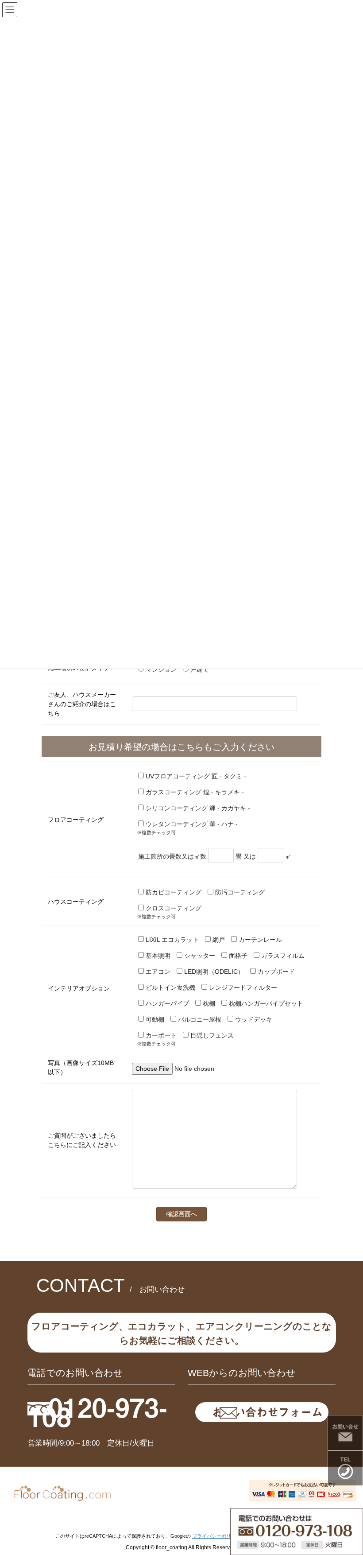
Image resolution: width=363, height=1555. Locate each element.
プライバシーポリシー (216, 1536)
